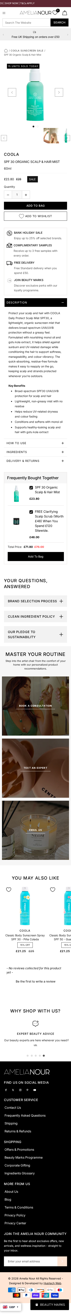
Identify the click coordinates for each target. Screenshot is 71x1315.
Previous (3, 34)
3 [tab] (36, 1056)
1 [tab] (28, 1056)
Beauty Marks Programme (24, 1157)
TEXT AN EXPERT (35, 767)
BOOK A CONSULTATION (35, 705)
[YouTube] (34, 1089)
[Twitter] (13, 1089)
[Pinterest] (27, 1089)
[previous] (12, 92)
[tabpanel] (35, 1032)
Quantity (9, 186)
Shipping (11, 1123)
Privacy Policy (15, 1215)
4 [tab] (40, 1056)
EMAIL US (35, 829)
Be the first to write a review (35, 981)
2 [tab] (32, 1056)
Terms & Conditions (19, 1207)
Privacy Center (15, 1223)
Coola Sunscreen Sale (27, 50)
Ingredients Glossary (20, 1173)
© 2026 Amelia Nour (22, 1278)
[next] (59, 92)
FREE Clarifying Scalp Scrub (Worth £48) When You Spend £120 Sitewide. (49, 521)
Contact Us (13, 1108)
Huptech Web (52, 1283)
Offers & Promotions (19, 1150)
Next (67, 34)
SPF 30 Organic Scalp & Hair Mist (47, 489)
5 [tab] (44, 1056)
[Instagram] (20, 1089)
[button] (36, 980)
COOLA (11, 154)
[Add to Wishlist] (8, 889)
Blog (8, 1199)
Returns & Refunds (18, 1131)
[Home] (6, 50)
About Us (11, 1192)
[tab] (35, 368)
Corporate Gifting (17, 1165)
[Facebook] (6, 1089)
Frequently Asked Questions (25, 1115)
